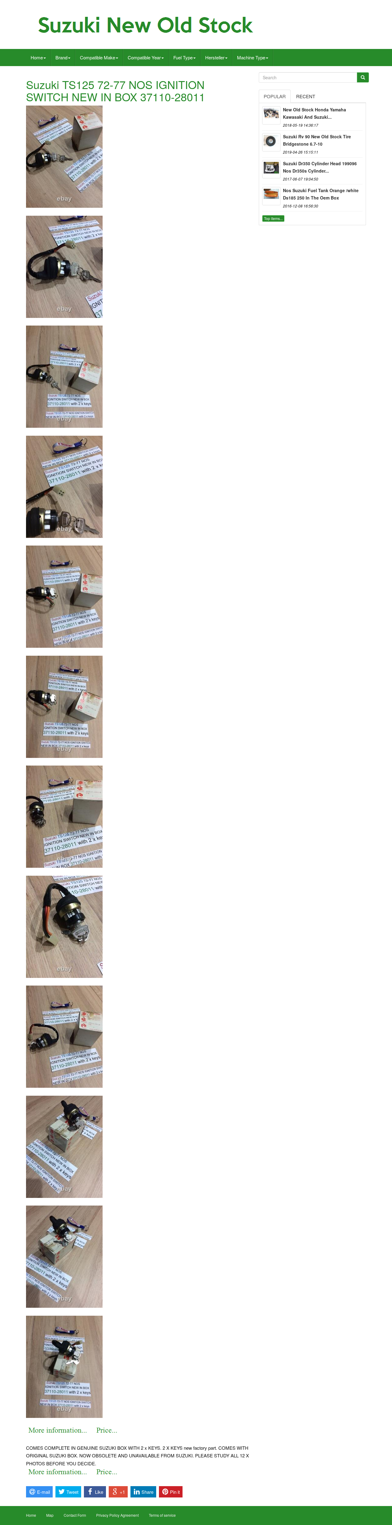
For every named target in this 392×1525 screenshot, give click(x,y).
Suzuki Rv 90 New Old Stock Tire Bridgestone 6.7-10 (317, 140)
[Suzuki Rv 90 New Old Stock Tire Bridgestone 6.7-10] (271, 142)
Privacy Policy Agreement (117, 1515)
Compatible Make (97, 57)
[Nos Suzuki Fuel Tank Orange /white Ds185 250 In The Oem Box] (271, 196)
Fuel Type (183, 57)
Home (37, 57)
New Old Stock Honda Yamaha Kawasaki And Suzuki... (314, 113)
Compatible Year (144, 57)
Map (50, 1515)
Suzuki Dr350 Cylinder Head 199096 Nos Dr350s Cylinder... (320, 167)
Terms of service (162, 1515)
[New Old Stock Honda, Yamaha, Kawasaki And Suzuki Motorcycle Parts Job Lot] (271, 115)
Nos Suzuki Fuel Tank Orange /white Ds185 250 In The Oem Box (321, 194)
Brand (61, 57)
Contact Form (75, 1515)
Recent (305, 96)
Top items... (273, 218)
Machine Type (251, 57)
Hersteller (214, 57)
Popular (275, 96)
